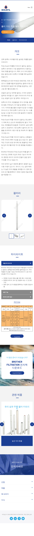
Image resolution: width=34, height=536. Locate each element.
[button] (30, 216)
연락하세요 (17, 466)
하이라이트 (23, 40)
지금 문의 (17, 337)
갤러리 (14, 40)
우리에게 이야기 (7, 32)
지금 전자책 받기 (17, 373)
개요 (8, 40)
